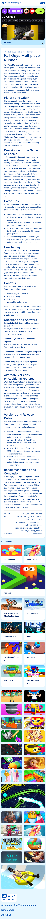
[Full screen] (42, 42)
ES (8, 896)
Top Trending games (25, 905)
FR (8, 899)
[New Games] (21, 2)
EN (4, 896)
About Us (6, 914)
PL (13, 899)
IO (5, 52)
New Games (7, 910)
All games (6, 905)
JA (13, 896)
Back (9, 42)
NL (4, 899)
